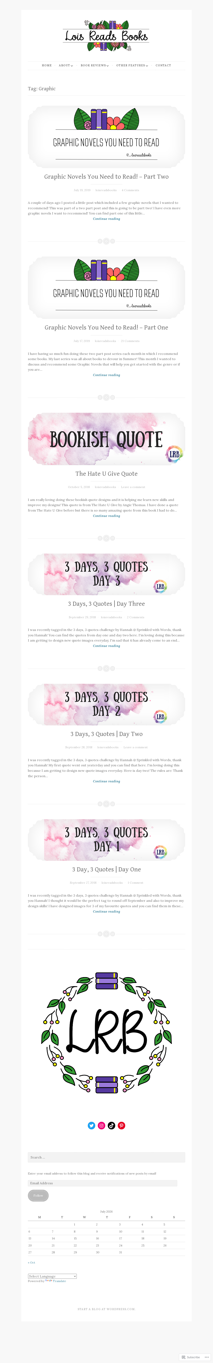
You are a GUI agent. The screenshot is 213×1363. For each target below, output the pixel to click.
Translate (59, 1281)
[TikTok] (111, 1125)
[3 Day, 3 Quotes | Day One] (106, 840)
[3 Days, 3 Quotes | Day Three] (106, 574)
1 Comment (135, 883)
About (64, 65)
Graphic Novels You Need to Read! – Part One (106, 327)
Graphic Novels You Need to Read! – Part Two (106, 177)
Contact (163, 65)
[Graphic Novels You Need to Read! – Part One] (106, 287)
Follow (38, 1195)
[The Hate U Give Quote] (106, 439)
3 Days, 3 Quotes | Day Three (106, 604)
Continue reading (74, 219)
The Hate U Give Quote (107, 474)
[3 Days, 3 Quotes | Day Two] (106, 704)
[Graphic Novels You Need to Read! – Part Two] (106, 137)
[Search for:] (106, 1157)
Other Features (130, 65)
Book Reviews (93, 65)
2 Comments (135, 617)
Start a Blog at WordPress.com (106, 1309)
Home (47, 65)
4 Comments (130, 190)
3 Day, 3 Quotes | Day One (106, 869)
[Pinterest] (121, 1125)
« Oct (31, 1262)
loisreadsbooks (106, 190)
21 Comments (130, 341)
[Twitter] (91, 1125)
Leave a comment (133, 487)
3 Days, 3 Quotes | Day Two (107, 734)
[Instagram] (101, 1125)
